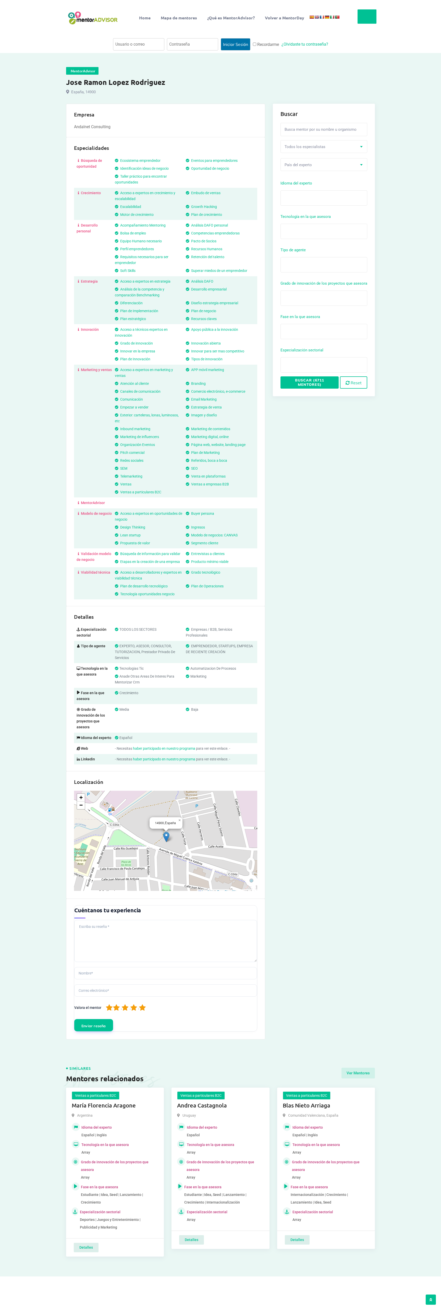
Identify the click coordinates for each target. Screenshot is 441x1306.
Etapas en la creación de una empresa (149, 562)
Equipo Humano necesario (140, 241)
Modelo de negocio (96, 513)
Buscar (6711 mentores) (309, 382)
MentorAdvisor (92, 503)
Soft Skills (127, 271)
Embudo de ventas (205, 193)
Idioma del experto (296, 183)
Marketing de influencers (139, 437)
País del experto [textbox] (298, 165)
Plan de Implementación (138, 311)
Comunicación (131, 399)
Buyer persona (202, 513)
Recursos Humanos (206, 249)
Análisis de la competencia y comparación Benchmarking (139, 292)
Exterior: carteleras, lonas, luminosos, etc (147, 418)
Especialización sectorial (301, 350)
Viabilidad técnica (95, 572)
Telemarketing (130, 476)
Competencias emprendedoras (215, 233)
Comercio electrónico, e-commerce (217, 391)
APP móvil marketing (207, 370)
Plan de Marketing (205, 453)
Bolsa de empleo (132, 233)
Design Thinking (132, 527)
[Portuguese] (337, 17)
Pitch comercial (131, 453)
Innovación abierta (205, 343)
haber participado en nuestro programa (164, 748)
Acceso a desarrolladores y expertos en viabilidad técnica (148, 575)
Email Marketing (203, 399)
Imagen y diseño (203, 415)
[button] (166, 837)
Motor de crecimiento (136, 215)
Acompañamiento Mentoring (142, 225)
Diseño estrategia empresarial (214, 303)
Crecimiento (90, 193)
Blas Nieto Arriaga (306, 1105)
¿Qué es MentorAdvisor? (231, 17)
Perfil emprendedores (136, 249)
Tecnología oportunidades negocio (147, 594)
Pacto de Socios (203, 241)
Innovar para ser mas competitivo (217, 351)
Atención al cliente (134, 383)
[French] (322, 17)
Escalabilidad (130, 207)
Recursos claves (203, 319)
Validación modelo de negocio (94, 557)
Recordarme (267, 44)
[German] (327, 17)
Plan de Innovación (134, 359)
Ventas (125, 484)
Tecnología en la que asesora (305, 216)
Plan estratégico (132, 319)
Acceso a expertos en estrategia (144, 281)
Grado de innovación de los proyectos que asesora (323, 283)
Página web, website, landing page (218, 445)
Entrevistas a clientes (207, 554)
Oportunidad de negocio (209, 168)
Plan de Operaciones (207, 586)
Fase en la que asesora (300, 316)
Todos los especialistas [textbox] (305, 146)
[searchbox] (305, 198)
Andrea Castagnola (202, 1105)
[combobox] (323, 146)
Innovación (89, 329)
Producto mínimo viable (209, 562)
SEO (194, 468)
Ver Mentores (358, 1073)
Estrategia (89, 281)
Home (145, 17)
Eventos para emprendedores (214, 161)
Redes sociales (131, 460)
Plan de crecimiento (206, 215)
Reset (356, 382)
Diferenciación (131, 303)
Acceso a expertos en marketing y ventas (144, 373)
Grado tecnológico (205, 572)
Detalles (86, 1247)
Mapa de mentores (179, 17)
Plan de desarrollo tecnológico (143, 586)
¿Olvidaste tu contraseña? (304, 44)
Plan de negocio (203, 311)
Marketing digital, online (209, 437)
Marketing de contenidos (210, 429)
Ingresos (197, 527)
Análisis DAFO (201, 281)
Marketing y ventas (96, 370)
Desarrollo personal (87, 228)
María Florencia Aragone (104, 1105)
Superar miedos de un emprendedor (218, 271)
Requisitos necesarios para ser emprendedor (141, 260)
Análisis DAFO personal (209, 225)
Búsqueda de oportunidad (89, 163)
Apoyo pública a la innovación (214, 329)
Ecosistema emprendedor (140, 161)
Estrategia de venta (206, 407)
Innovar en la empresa (137, 351)
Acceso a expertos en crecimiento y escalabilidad (145, 196)
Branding (198, 383)
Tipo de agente (293, 250)
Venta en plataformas (208, 476)
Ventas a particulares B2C (140, 492)
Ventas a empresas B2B (209, 484)
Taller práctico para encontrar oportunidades (141, 179)
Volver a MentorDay (284, 17)
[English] (316, 17)
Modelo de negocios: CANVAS (214, 535)
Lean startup (130, 535)
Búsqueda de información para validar (149, 554)
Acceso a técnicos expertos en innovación (141, 332)
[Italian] (332, 17)
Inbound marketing (134, 429)
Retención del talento (207, 257)
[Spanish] (311, 17)
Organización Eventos (137, 445)
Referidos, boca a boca (208, 460)
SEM (123, 468)
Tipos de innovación (206, 359)
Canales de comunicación (140, 391)
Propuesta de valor (134, 543)
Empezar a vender (134, 407)
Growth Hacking (203, 207)
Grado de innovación (136, 343)
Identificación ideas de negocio (144, 168)
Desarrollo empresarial (208, 289)
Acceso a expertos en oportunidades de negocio (148, 516)
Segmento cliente (204, 543)
